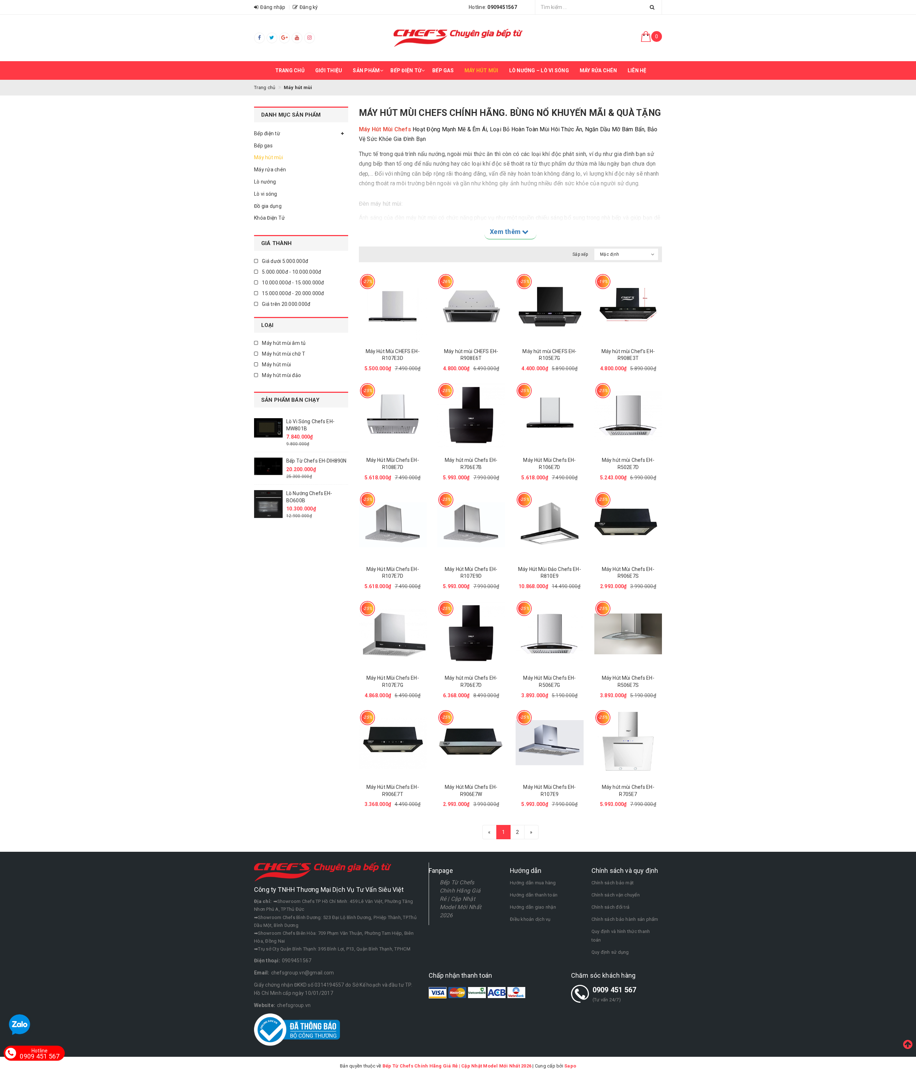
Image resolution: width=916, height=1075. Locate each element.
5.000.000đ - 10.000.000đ (291, 272)
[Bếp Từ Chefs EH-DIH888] (268, 492)
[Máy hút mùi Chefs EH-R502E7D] (628, 416)
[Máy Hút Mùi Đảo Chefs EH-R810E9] (549, 525)
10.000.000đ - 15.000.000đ (292, 282)
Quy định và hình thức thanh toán (620, 936)
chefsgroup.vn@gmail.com (302, 973)
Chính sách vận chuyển (615, 895)
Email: (261, 973)
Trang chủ (289, 70)
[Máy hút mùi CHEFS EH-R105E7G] (549, 307)
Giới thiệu (328, 70)
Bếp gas (443, 70)
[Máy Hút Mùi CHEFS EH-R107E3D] (393, 307)
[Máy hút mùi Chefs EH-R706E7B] (471, 416)
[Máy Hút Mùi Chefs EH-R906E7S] (628, 525)
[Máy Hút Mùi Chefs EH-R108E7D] (393, 416)
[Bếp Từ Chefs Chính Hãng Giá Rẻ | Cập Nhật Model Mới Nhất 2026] (458, 38)
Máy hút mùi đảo (281, 375)
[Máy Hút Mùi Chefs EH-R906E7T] (393, 743)
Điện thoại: (267, 960)
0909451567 (297, 960)
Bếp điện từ (406, 70)
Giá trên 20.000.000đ (285, 304)
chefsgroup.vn (294, 1005)
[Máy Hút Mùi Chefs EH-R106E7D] (549, 416)
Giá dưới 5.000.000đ (284, 261)
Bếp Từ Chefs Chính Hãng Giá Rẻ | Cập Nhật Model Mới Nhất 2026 (461, 898)
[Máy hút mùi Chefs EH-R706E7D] (471, 634)
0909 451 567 (615, 990)
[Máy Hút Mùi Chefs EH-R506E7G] (549, 634)
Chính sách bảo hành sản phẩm (624, 919)
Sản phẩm (366, 70)
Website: (264, 1005)
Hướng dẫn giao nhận (533, 907)
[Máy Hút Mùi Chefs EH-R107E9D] (471, 525)
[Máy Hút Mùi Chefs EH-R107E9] (549, 743)
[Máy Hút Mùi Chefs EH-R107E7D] (393, 525)
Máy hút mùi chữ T (283, 354)
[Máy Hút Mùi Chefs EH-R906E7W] (471, 743)
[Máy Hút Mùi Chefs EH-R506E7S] (628, 634)
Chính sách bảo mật (612, 882)
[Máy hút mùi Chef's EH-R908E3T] (628, 307)
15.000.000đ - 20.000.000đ (292, 293)
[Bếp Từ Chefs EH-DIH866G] (268, 459)
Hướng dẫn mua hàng (533, 882)
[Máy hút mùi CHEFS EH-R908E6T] (471, 307)
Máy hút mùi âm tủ (283, 343)
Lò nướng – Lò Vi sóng (539, 70)
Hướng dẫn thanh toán (533, 895)
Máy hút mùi (481, 70)
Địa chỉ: (263, 901)
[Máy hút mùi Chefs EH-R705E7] (628, 743)
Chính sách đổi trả (610, 907)
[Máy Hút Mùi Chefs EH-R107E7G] (393, 634)
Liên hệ (637, 70)
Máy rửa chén (598, 70)
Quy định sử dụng (610, 952)
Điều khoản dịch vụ (530, 919)
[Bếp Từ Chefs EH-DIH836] (268, 427)
